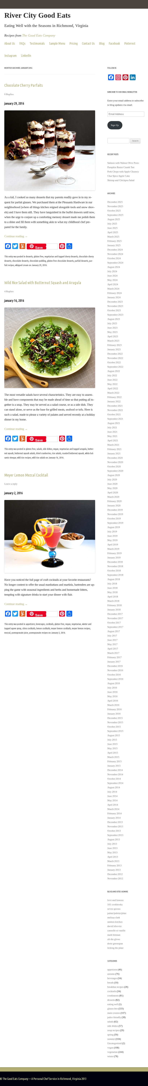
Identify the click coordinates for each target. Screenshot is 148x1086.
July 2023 (112, 323)
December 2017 (115, 614)
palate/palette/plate (116, 913)
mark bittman (113, 934)
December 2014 (115, 770)
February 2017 (114, 657)
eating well (112, 1004)
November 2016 (115, 670)
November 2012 (115, 878)
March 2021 (113, 444)
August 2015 (113, 735)
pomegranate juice (20, 632)
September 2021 (115, 418)
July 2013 (112, 843)
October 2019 (114, 518)
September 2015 (115, 731)
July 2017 (112, 635)
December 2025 (115, 202)
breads (110, 982)
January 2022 (114, 401)
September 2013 (115, 835)
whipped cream (21, 265)
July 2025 (112, 223)
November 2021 (115, 410)
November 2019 (115, 514)
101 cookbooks (115, 904)
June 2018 (112, 588)
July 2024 (112, 271)
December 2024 (115, 249)
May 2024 (112, 280)
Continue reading (16, 236)
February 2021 (114, 449)
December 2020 (115, 457)
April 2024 (112, 284)
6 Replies (9, 94)
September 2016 (115, 679)
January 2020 (114, 505)
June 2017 (112, 640)
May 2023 (112, 332)
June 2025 (112, 228)
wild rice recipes (24, 457)
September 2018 (115, 575)
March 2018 (113, 601)
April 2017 (112, 648)
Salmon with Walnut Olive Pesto (123, 163)
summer (111, 1039)
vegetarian (49, 256)
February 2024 (114, 293)
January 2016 (114, 713)
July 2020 (112, 479)
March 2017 (113, 653)
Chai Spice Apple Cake (118, 176)
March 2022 (113, 392)
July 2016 (112, 687)
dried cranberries (43, 453)
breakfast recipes (115, 987)
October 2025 (114, 210)
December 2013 (115, 822)
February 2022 (114, 397)
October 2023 (114, 310)
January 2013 (114, 869)
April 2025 (112, 232)
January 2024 (114, 297)
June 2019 (112, 536)
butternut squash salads (25, 453)
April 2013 (112, 856)
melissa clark (113, 917)
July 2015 (112, 739)
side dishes (47, 449)
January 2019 (114, 557)
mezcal (7, 632)
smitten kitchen (115, 921)
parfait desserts (81, 260)
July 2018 (112, 583)
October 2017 (114, 622)
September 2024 (115, 262)
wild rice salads (38, 457)
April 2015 (112, 752)
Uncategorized (114, 1043)
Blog (102, 43)
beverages (40, 624)
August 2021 (113, 423)
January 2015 (114, 765)
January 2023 (114, 349)
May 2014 (112, 800)
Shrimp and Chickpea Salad (120, 180)
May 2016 (112, 696)
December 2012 (115, 874)
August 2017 (113, 631)
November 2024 (115, 254)
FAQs (22, 43)
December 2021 (115, 405)
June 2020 (112, 483)
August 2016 (113, 683)
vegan (55, 449)
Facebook (114, 43)
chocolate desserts (20, 260)
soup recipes (113, 1030)
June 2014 (112, 796)
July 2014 (112, 791)
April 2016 (112, 700)
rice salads (56, 453)
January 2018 (114, 609)
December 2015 (115, 718)
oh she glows (113, 939)
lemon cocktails (43, 628)
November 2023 (115, 306)
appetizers (30, 624)
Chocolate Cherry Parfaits (23, 85)
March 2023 (113, 340)
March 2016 (113, 705)
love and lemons (115, 900)
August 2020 (113, 475)
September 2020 (115, 470)
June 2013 (112, 848)
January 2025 (114, 245)
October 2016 (114, 674)
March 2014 (113, 809)
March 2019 (113, 549)
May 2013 (112, 852)
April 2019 (112, 544)
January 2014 (114, 817)
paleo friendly (114, 1017)
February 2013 (114, 865)
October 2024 (114, 258)
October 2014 (114, 778)
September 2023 (115, 314)
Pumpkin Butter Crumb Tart (120, 167)
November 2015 (115, 722)
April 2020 (112, 492)
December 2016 (115, 666)
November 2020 (115, 462)
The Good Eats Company (38, 35)
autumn (111, 974)
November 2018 (115, 566)
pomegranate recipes (38, 632)
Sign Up (115, 125)
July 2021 (112, 427)
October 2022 (114, 362)
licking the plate (115, 948)
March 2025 (113, 236)
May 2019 (112, 540)
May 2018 (112, 592)
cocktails (49, 624)
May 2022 (112, 384)
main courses (113, 1013)
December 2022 (115, 353)
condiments (113, 995)
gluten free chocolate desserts (60, 260)
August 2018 (113, 579)
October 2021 (114, 414)
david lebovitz (114, 926)
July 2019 (112, 531)
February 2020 (114, 501)
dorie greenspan (115, 943)
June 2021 (112, 431)
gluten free (38, 256)
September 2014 (115, 783)
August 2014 (113, 787)
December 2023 (115, 301)
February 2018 (114, 605)
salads (39, 449)
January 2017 (114, 661)
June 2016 (112, 692)
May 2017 (112, 644)
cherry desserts (71, 256)
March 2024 (113, 288)
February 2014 (114, 813)
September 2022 (115, 366)
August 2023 (113, 319)
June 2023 (112, 327)
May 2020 (112, 488)
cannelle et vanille (116, 930)
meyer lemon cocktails (61, 628)
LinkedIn (26, 55)
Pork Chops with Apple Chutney (123, 171)
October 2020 (114, 466)
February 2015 (114, 761)
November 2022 (115, 358)
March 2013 (113, 861)
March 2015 (113, 757)
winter (85, 624)
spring (110, 1034)
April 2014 (112, 804)
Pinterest (129, 43)
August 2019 (113, 527)
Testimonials (37, 43)
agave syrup (16, 628)
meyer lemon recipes (81, 628)
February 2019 (114, 553)
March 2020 (113, 496)
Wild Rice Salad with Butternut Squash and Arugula (42, 282)
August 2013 (113, 839)
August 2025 (113, 219)
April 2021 (112, 440)
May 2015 (112, 748)
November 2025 (115, 206)
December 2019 (115, 509)
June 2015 (112, 744)
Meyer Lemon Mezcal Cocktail (26, 475)
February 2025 (114, 241)
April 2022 (112, 388)
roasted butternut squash (73, 453)
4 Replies (9, 291)
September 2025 (115, 215)
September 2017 (115, 627)
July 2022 (112, 375)
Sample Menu (57, 43)
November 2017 (115, 618)
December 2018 (115, 562)
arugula (83, 449)
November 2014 (115, 774)
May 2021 (112, 436)
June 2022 (112, 379)
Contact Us (88, 43)
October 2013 (114, 830)
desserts (29, 256)
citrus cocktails (28, 628)
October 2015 (114, 726)
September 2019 (115, 522)
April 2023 (112, 336)
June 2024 (112, 275)
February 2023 (114, 345)
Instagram (10, 55)
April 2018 (112, 596)
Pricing (73, 43)
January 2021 (114, 453)
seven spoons (113, 908)
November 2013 (115, 826)
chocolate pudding (38, 260)
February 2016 (114, 709)
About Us (9, 43)
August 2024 (113, 267)
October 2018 (114, 570)
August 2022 (113, 371)
